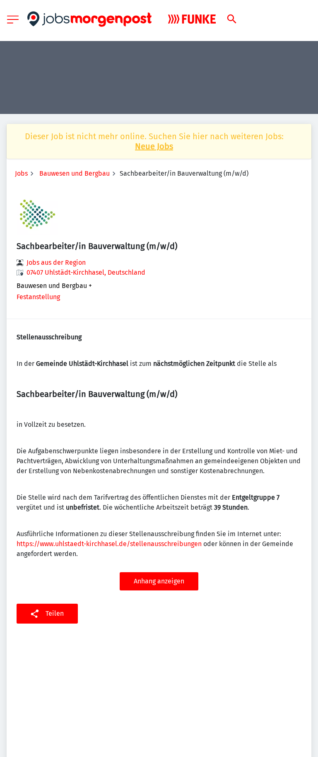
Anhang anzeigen (159, 581)
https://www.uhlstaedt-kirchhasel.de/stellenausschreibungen (109, 544)
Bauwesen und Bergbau (74, 173)
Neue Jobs (154, 146)
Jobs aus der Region (56, 262)
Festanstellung (38, 297)
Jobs (21, 173)
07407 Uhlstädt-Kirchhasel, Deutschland (85, 272)
